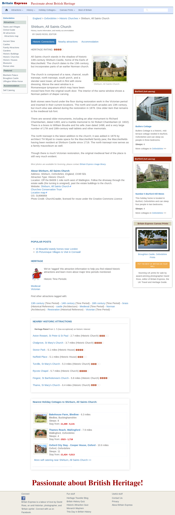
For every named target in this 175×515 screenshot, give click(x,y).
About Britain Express (122, 504)
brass (125, 303)
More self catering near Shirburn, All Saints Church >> (62, 460)
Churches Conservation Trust (46, 189)
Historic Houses (10, 60)
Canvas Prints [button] (67, 10)
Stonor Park (39, 349)
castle (59, 306)
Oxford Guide (9, 30)
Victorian (35, 289)
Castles (6, 44)
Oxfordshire (8, 18)
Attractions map (11, 36)
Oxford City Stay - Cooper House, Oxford (72, 445)
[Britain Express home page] (14, 3)
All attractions (9, 33)
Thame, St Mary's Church (46, 385)
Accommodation (89, 41)
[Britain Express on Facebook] (23, 497)
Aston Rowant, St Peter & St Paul (50, 335)
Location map (38, 192)
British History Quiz (76, 501)
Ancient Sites (9, 41)
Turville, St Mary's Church (46, 364)
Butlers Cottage (143, 126)
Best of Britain (85, 10)
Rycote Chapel (40, 371)
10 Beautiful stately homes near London (57, 249)
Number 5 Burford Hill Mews (149, 194)
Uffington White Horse (13, 81)
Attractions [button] (16, 10)
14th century (68, 303)
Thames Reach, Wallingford (64, 430)
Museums (7, 63)
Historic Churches (11, 57)
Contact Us (117, 497)
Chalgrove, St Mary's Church (48, 342)
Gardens (7, 51)
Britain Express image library (93, 164)
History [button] (30, 10)
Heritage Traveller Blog (77, 497)
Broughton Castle (10, 78)
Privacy (115, 501)
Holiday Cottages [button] (47, 10)
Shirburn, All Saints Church (55, 186)
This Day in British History (79, 511)
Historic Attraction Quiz (77, 504)
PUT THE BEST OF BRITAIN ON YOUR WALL (153, 265)
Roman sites (8, 66)
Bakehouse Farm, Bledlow (64, 414)
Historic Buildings (11, 54)
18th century (98, 303)
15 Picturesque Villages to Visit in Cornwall (58, 252)
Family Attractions (11, 47)
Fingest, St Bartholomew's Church (51, 378)
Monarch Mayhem (75, 508)
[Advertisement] (80, 221)
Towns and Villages (11, 27)
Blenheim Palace (10, 75)
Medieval (35, 286)
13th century (37, 303)
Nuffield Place (40, 357)
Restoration (54, 309)
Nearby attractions (68, 41)
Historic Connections (43, 41)
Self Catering (9, 90)
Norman (110, 306)
